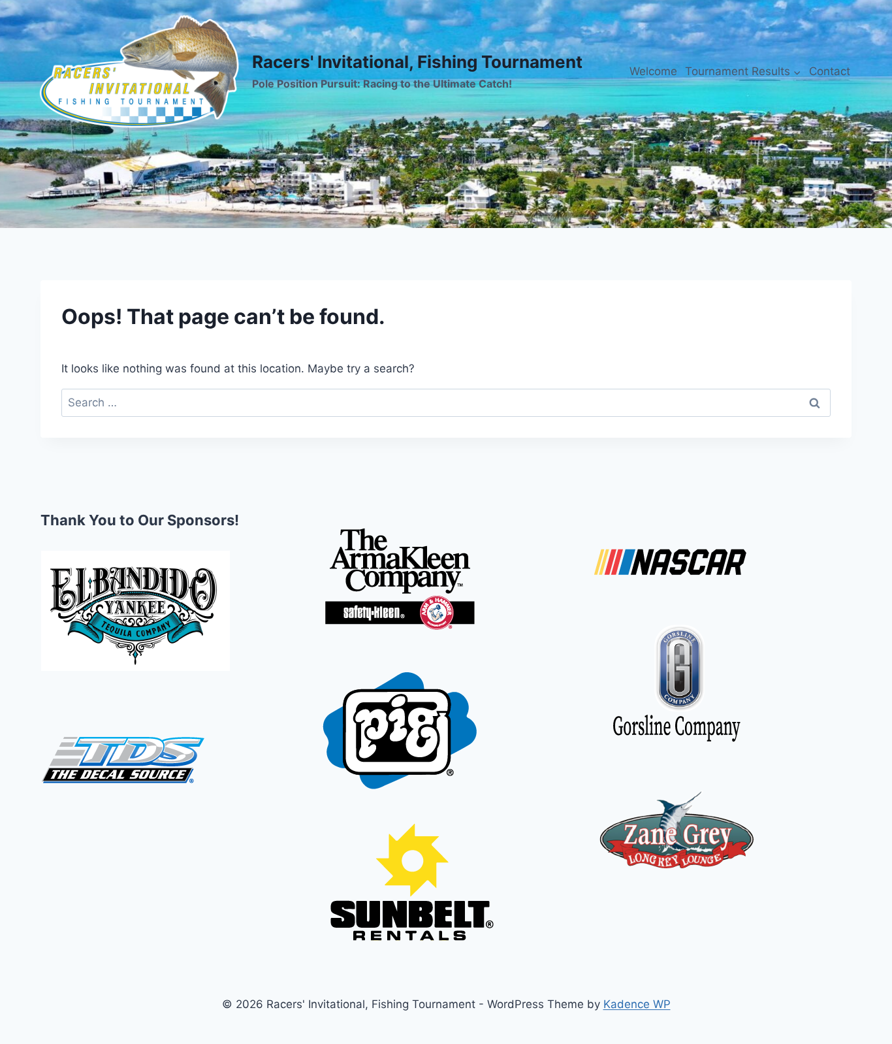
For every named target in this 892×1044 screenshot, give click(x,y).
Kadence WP (637, 1004)
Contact (829, 71)
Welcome (653, 71)
